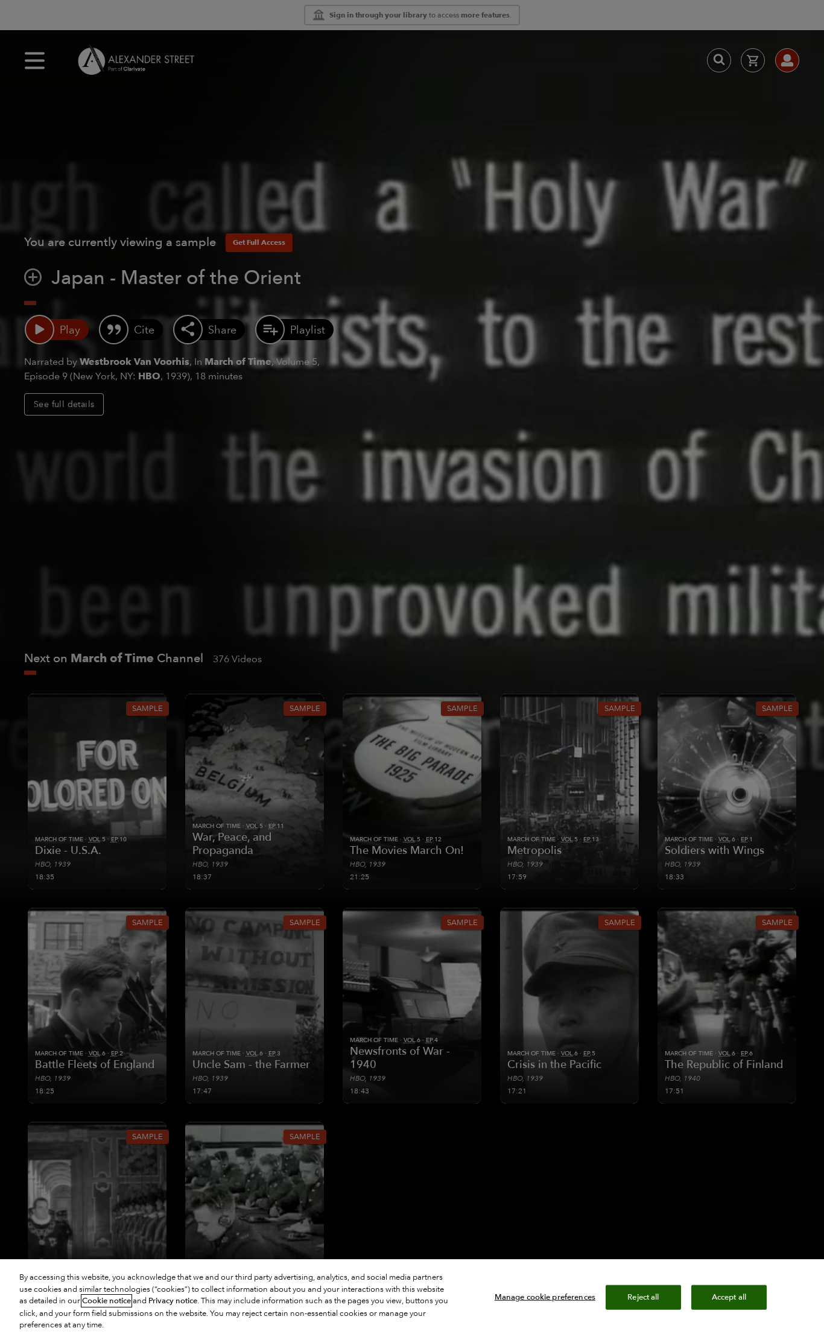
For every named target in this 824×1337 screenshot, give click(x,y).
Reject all (643, 1296)
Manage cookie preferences (545, 1296)
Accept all (729, 1296)
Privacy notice (172, 1300)
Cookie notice (106, 1300)
